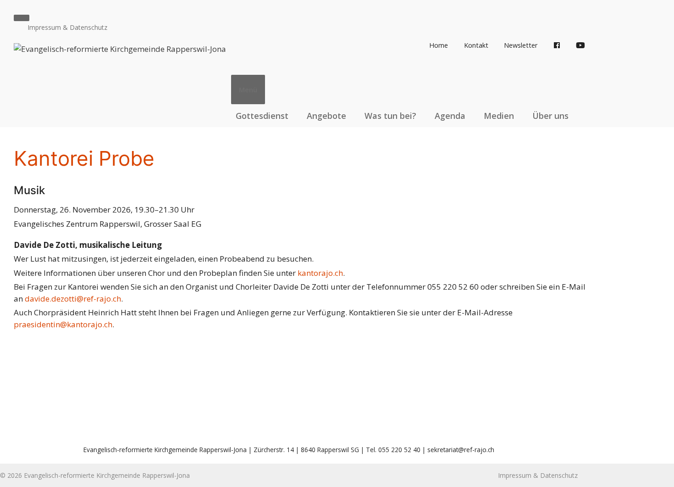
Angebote (326, 115)
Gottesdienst (262, 115)
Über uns (550, 115)
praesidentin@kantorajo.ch (63, 324)
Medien (499, 115)
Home (438, 45)
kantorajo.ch (320, 273)
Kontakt (476, 45)
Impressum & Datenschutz (67, 27)
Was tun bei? (390, 115)
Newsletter (521, 45)
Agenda (450, 115)
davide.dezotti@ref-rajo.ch (73, 298)
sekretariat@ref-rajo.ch (460, 449)
